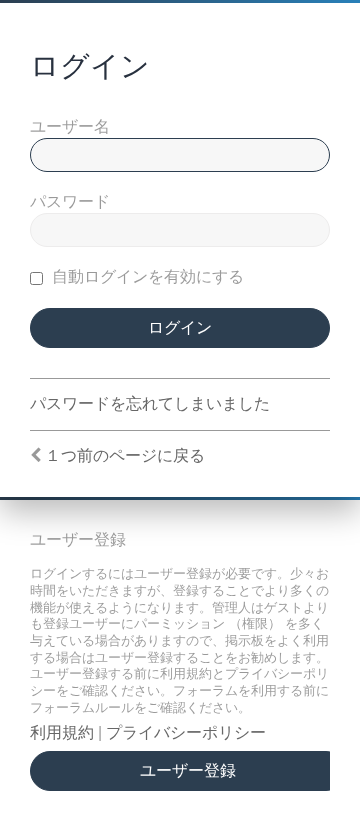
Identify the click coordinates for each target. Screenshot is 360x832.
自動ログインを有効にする (146, 276)
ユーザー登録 (188, 770)
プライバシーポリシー (186, 732)
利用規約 (62, 732)
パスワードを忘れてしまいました (150, 403)
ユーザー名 (70, 126)
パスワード (70, 201)
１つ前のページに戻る (125, 455)
